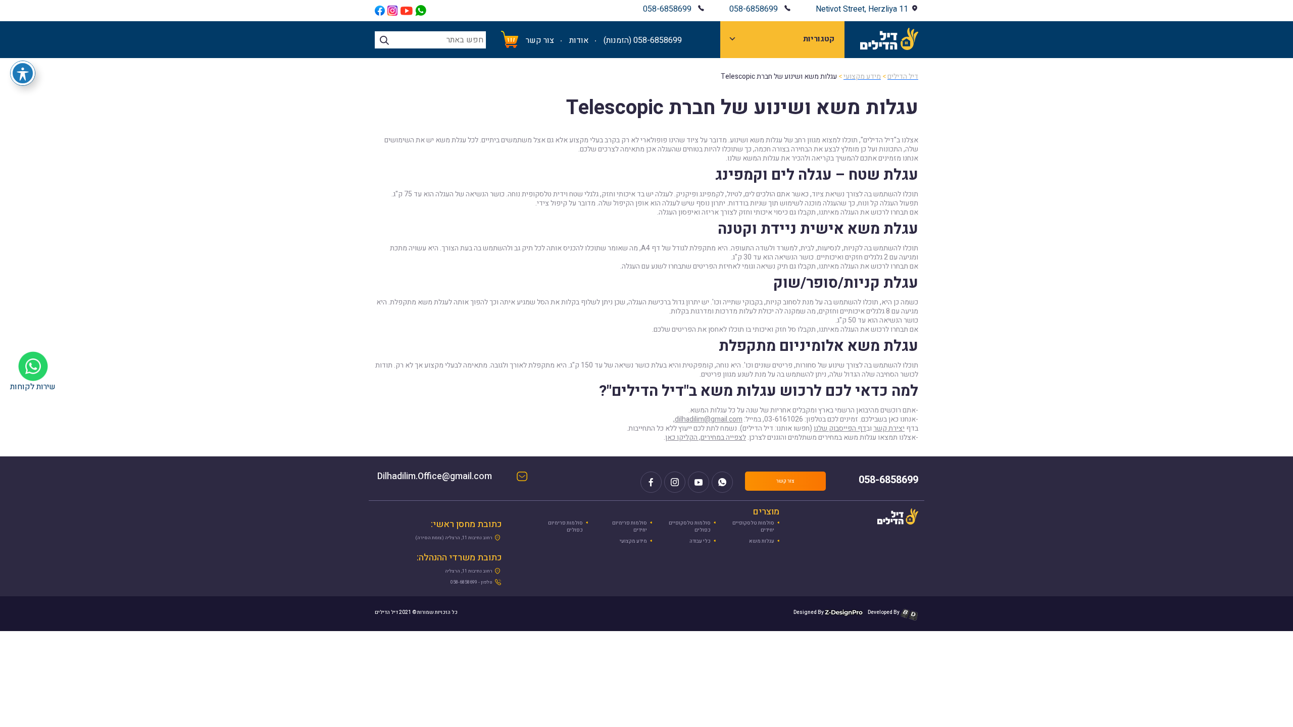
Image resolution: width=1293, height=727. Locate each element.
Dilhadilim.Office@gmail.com (444, 477)
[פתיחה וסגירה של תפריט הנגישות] (23, 73)
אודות (578, 40)
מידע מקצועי (633, 541)
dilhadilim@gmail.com (708, 419)
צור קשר (540, 40)
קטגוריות (818, 39)
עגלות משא (761, 541)
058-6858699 (753, 9)
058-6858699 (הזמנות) (643, 40)
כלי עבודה (700, 541)
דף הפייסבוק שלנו (840, 428)
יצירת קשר (889, 428)
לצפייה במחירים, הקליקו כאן (705, 437)
